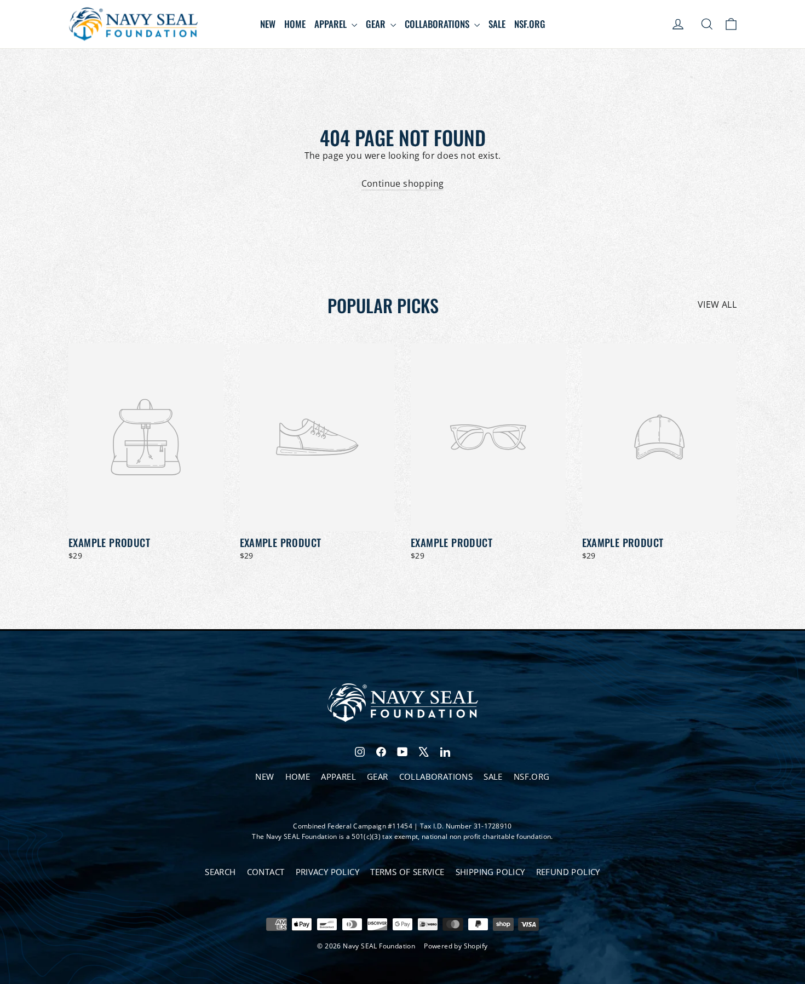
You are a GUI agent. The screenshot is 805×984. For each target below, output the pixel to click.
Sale (496, 24)
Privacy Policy (328, 871)
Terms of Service (407, 871)
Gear (377, 24)
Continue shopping (402, 183)
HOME (295, 24)
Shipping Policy (490, 871)
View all (717, 304)
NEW (267, 24)
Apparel (331, 24)
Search (220, 871)
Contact (266, 871)
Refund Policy (568, 871)
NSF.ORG (529, 24)
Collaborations (438, 24)
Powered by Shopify (455, 946)
